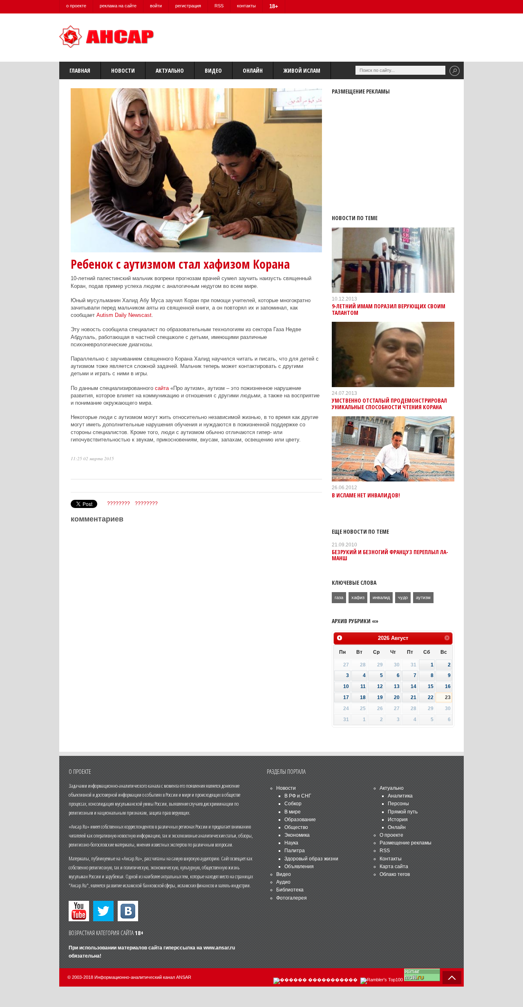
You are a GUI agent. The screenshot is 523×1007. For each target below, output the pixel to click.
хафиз (357, 597)
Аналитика (400, 796)
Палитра (294, 850)
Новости (123, 70)
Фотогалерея (291, 898)
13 (397, 686)
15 (431, 686)
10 (346, 686)
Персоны (398, 803)
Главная (79, 70)
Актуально (170, 70)
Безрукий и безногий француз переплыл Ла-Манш (390, 555)
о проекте (76, 5)
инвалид (381, 597)
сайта (162, 388)
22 (431, 697)
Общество (296, 827)
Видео (213, 70)
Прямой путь (403, 812)
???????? (118, 503)
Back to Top (452, 977)
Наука (291, 843)
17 (346, 697)
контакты (246, 5)
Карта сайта (394, 866)
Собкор (293, 803)
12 (380, 686)
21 (413, 697)
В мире (292, 812)
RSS (219, 5)
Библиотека (290, 890)
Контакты (391, 859)
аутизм (423, 597)
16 (448, 686)
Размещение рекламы (405, 843)
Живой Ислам (302, 70)
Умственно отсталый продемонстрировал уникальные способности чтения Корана (389, 403)
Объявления (299, 866)
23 (448, 697)
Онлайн (253, 70)
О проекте (391, 835)
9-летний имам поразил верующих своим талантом (388, 309)
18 (363, 697)
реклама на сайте (118, 5)
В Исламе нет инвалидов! (366, 495)
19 (380, 697)
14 (413, 686)
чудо (403, 597)
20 (397, 697)
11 (363, 686)
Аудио (283, 882)
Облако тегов (395, 874)
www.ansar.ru (219, 948)
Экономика (297, 835)
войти (156, 5)
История (398, 819)
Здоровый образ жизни (311, 859)
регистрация (188, 5)
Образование (300, 819)
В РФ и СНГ (297, 796)
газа (339, 597)
